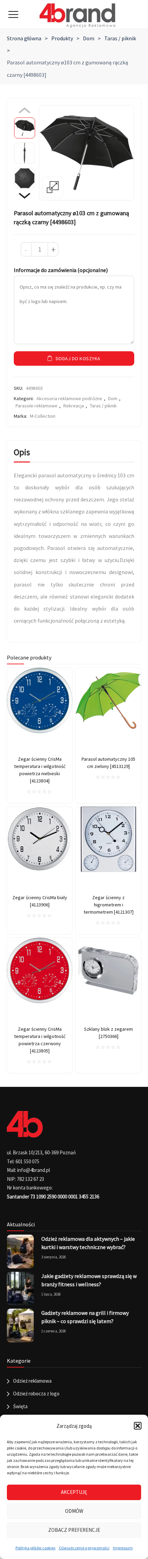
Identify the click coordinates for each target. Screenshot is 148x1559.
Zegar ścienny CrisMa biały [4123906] (39, 901)
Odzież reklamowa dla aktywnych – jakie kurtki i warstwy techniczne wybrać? (88, 1242)
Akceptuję (74, 1492)
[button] (137, 1425)
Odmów (74, 1511)
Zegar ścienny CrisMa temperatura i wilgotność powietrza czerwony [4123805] (39, 1040)
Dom (88, 38)
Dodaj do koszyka (78, 358)
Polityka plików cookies (35, 1547)
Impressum (123, 1547)
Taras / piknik (120, 38)
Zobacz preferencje (74, 1530)
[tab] (22, 453)
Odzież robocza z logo (36, 1393)
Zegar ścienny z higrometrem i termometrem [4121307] (109, 904)
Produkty (62, 38)
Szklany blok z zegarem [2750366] (108, 1032)
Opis (22, 452)
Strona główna (24, 38)
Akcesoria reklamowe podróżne (69, 398)
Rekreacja (73, 406)
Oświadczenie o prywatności (84, 1547)
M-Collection (42, 416)
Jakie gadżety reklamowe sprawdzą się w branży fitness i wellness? (89, 1280)
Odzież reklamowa (32, 1381)
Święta (20, 1406)
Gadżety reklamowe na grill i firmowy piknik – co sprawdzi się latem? (85, 1316)
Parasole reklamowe (36, 406)
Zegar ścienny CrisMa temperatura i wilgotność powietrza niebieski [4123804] (39, 770)
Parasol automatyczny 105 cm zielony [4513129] (108, 762)
